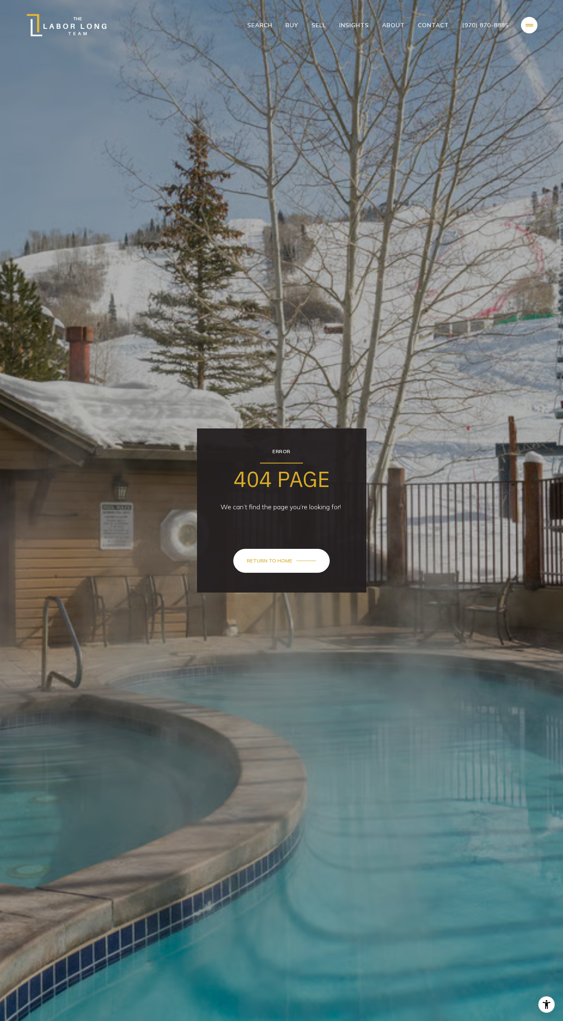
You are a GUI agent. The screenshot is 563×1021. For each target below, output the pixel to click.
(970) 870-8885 (485, 25)
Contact (433, 25)
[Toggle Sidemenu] (529, 25)
